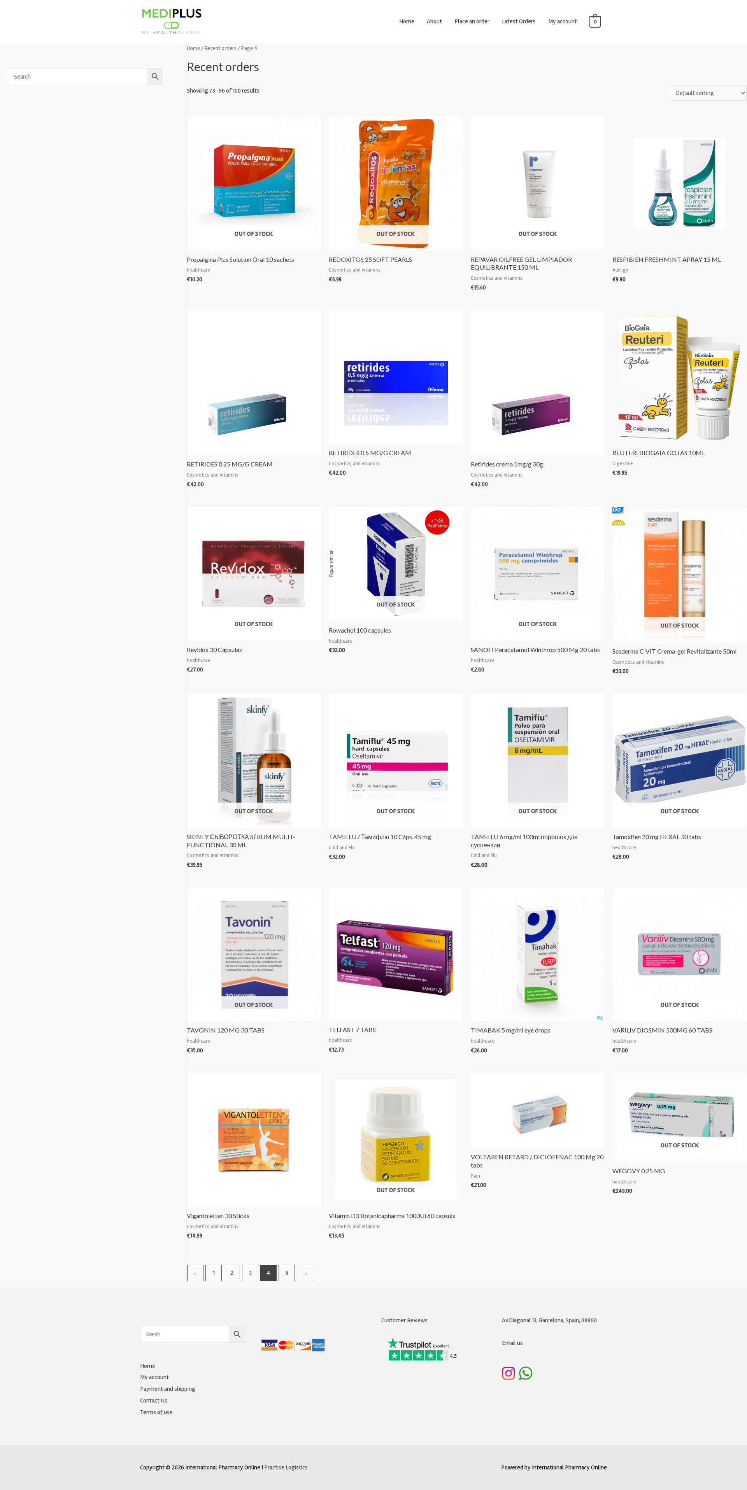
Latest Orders (519, 21)
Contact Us (153, 1400)
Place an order (471, 21)
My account (562, 21)
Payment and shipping (167, 1389)
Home (406, 21)
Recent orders (221, 48)
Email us (512, 1343)
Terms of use (156, 1412)
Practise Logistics (286, 1467)
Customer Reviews (404, 1320)
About (434, 21)
